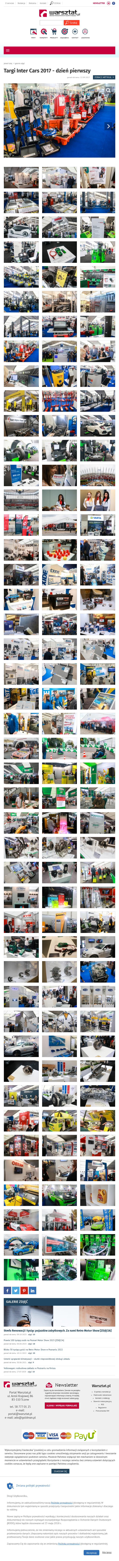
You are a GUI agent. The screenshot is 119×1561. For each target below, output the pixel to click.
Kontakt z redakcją (102, 1398)
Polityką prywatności (69, 1543)
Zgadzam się (61, 1471)
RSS (102, 1404)
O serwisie (9, 3)
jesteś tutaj (8, 63)
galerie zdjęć (20, 63)
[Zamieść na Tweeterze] (16, 1290)
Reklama (32, 3)
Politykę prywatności (62, 1502)
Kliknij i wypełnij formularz (62, 1405)
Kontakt (43, 3)
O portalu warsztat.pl (102, 1392)
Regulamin (102, 1407)
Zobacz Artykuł (103, 77)
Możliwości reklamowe (102, 1395)
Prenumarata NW (102, 1411)
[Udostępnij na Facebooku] (7, 1290)
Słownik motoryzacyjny (102, 1401)
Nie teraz (107, 1552)
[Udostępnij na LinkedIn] (32, 1290)
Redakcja (21, 3)
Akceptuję (91, 1552)
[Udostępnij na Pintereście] (24, 1290)
